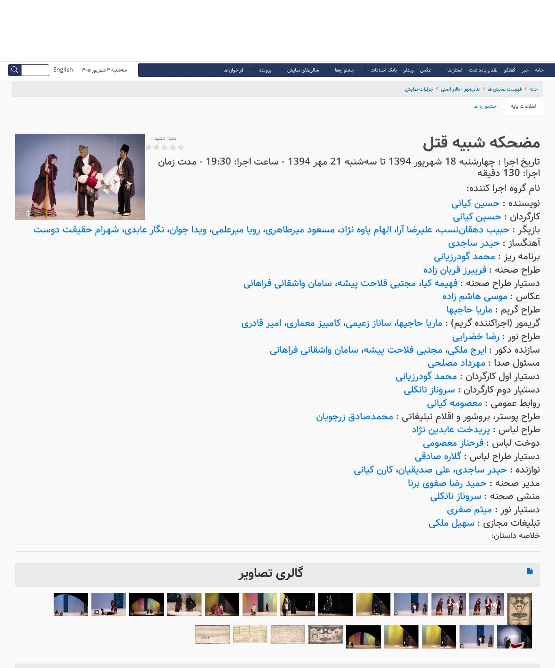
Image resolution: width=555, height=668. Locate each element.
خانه (533, 89)
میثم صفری (469, 509)
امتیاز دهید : (164, 138)
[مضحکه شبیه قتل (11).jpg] (297, 604)
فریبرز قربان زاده (454, 270)
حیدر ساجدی (474, 243)
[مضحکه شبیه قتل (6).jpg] (439, 637)
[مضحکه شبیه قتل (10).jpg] (335, 604)
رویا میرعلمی (236, 229)
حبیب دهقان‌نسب (473, 229)
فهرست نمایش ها (505, 89)
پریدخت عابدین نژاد (451, 429)
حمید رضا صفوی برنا (447, 483)
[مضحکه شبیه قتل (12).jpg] (260, 604)
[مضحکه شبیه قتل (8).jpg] (363, 637)
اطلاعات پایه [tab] (523, 106)
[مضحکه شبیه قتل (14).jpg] (184, 604)
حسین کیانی (475, 203)
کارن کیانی (373, 469)
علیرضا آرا (414, 229)
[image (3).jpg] (250, 634)
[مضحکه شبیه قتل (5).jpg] (477, 637)
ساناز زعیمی (368, 323)
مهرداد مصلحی (457, 363)
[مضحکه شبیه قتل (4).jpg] (411, 604)
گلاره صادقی (438, 456)
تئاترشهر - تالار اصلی (460, 89)
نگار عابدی (144, 229)
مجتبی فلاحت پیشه (376, 283)
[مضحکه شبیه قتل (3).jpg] (448, 604)
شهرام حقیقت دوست (76, 229)
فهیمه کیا (439, 283)
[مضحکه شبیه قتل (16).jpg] (108, 604)
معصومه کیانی (454, 403)
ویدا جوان (187, 229)
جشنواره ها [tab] (485, 106)
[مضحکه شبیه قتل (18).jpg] (514, 637)
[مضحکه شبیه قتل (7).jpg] (401, 637)
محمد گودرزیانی (464, 256)
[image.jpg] (325, 634)
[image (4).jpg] (288, 635)
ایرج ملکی (467, 350)
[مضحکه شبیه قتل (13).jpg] (222, 604)
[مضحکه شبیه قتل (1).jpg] (519, 610)
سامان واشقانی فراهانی (287, 283)
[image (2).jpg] (212, 634)
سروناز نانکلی (429, 389)
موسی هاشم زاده (474, 296)
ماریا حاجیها (469, 309)
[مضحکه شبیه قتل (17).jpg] (71, 604)
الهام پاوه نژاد (365, 229)
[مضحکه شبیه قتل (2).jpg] (486, 604)
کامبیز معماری (313, 323)
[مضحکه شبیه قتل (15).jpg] (146, 604)
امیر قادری (261, 323)
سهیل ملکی (452, 523)
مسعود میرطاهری (300, 229)
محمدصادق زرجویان (354, 416)
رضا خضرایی (475, 336)
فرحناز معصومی (453, 443)
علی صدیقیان (424, 469)
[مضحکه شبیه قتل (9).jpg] (373, 604)
